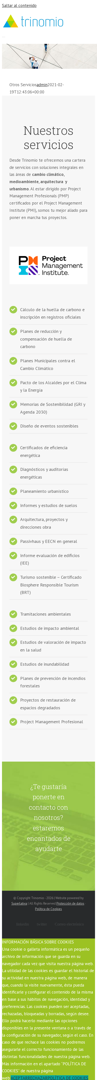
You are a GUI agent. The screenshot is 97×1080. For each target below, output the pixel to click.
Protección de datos (70, 903)
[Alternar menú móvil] (3, 35)
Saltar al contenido (19, 5)
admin (42, 84)
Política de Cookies (48, 909)
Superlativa (19, 903)
